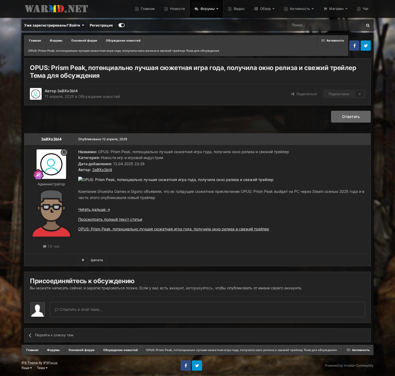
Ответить (351, 116)
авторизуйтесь (199, 288)
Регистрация (101, 25)
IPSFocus (50, 363)
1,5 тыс (53, 246)
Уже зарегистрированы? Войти (53, 25)
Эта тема (348, 25)
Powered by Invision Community (349, 365)
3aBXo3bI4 (67, 91)
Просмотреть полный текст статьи (110, 219)
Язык (25, 368)
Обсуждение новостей (99, 96)
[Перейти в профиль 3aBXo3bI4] (36, 94)
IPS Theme (29, 363)
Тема (41, 368)
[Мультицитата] (82, 260)
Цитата (97, 260)
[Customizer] (121, 25)
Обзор (265, 8)
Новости (177, 8)
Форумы (207, 8)
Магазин (336, 8)
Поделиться (305, 94)
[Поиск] (368, 25)
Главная (147, 8)
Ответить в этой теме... (80, 309)
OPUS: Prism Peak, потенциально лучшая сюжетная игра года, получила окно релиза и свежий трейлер (173, 229)
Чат (365, 8)
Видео (239, 8)
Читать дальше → (94, 209)
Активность (299, 8)
